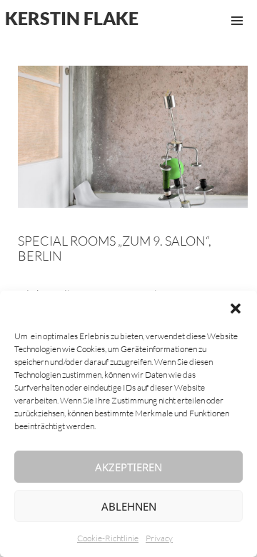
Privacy (159, 538)
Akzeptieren (128, 467)
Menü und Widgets (237, 35)
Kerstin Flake (71, 18)
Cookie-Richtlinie (107, 538)
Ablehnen (128, 506)
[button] (235, 308)
